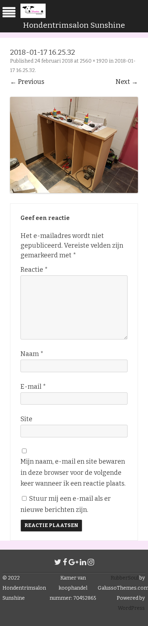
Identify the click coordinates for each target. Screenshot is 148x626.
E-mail (33, 387)
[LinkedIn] (83, 562)
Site (26, 419)
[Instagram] (91, 562)
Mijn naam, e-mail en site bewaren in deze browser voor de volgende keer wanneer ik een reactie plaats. (72, 473)
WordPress (131, 608)
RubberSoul (124, 578)
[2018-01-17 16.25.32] (74, 145)
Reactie (34, 270)
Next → (127, 82)
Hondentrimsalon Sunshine (74, 25)
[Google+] (73, 562)
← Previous (27, 82)
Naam (31, 354)
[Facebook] (65, 562)
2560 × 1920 (94, 61)
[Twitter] (57, 562)
